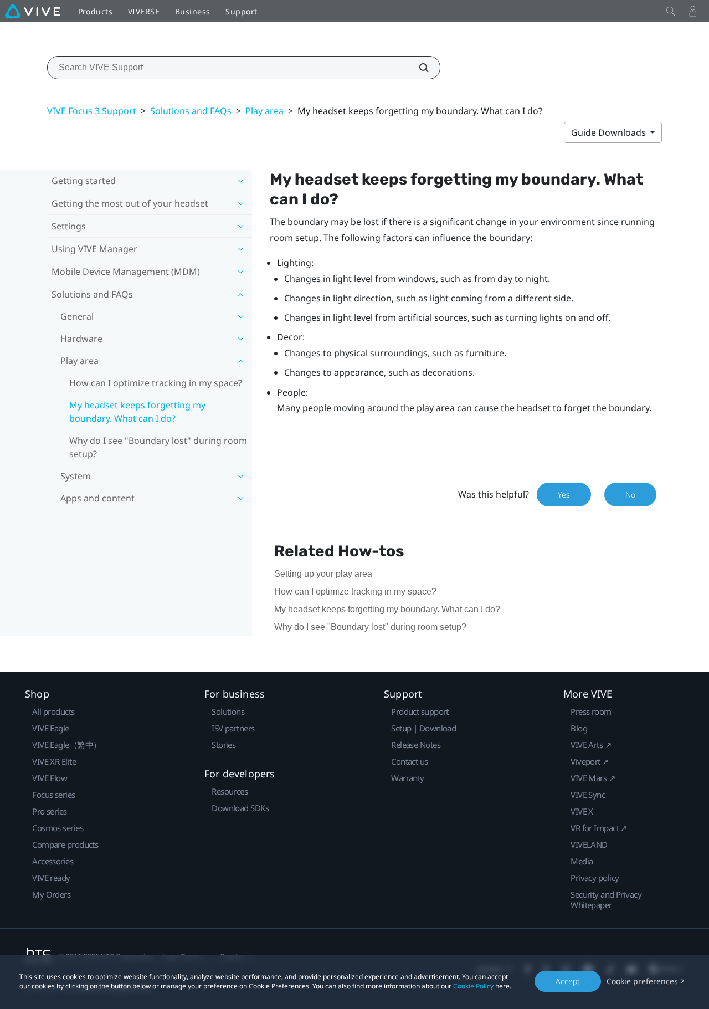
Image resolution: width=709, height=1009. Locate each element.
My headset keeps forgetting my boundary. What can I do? (137, 411)
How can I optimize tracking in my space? (155, 383)
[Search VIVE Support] (418, 68)
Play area (264, 111)
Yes (564, 494)
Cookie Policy (473, 986)
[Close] (671, 11)
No (630, 494)
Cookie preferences (642, 981)
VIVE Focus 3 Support (91, 111)
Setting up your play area (323, 573)
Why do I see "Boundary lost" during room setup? (158, 447)
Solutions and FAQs (191, 111)
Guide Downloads (609, 132)
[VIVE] (32, 11)
